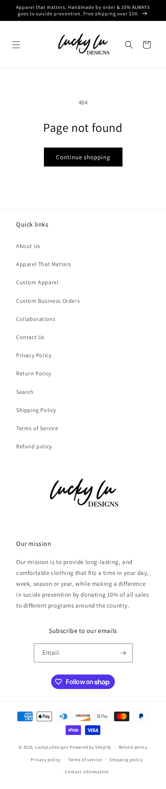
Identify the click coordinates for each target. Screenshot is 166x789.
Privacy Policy (33, 355)
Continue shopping (83, 157)
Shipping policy (126, 759)
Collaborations (35, 319)
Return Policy (33, 373)
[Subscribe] (123, 652)
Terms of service (85, 759)
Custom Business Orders (48, 300)
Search (25, 392)
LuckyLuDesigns (52, 747)
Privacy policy (45, 759)
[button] (16, 45)
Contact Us (30, 337)
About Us (28, 246)
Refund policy (34, 446)
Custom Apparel (37, 282)
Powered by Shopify (90, 747)
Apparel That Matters (43, 264)
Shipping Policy (36, 410)
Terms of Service (37, 428)
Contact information (86, 771)
